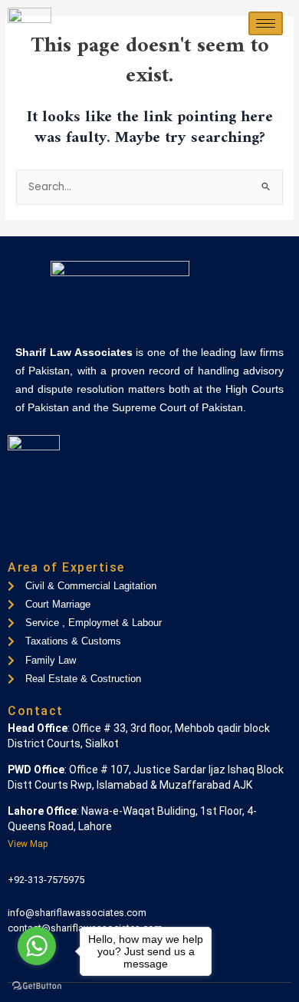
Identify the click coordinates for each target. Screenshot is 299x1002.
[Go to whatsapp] (37, 946)
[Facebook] (19, 540)
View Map (28, 844)
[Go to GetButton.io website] (36, 986)
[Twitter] (45, 540)
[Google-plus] (71, 540)
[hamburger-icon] (265, 23)
